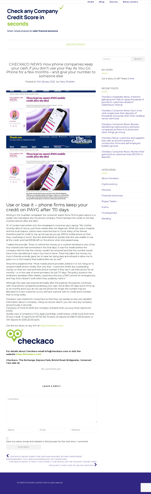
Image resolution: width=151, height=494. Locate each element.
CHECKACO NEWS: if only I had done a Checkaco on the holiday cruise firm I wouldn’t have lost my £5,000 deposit (53, 463)
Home (91, 2)
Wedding (106, 218)
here (132, 78)
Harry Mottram (67, 81)
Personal (106, 190)
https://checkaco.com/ (51, 325)
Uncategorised (75, 44)
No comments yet (50, 369)
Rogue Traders (109, 201)
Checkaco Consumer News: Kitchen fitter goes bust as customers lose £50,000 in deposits (123, 154)
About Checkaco (110, 178)
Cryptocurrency (110, 184)
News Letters (130, 2)
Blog (101, 2)
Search (138, 59)
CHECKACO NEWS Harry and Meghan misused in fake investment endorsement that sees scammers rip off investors (44, 457)
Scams (105, 207)
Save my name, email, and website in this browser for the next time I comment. (47, 441)
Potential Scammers (112, 195)
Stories (114, 2)
